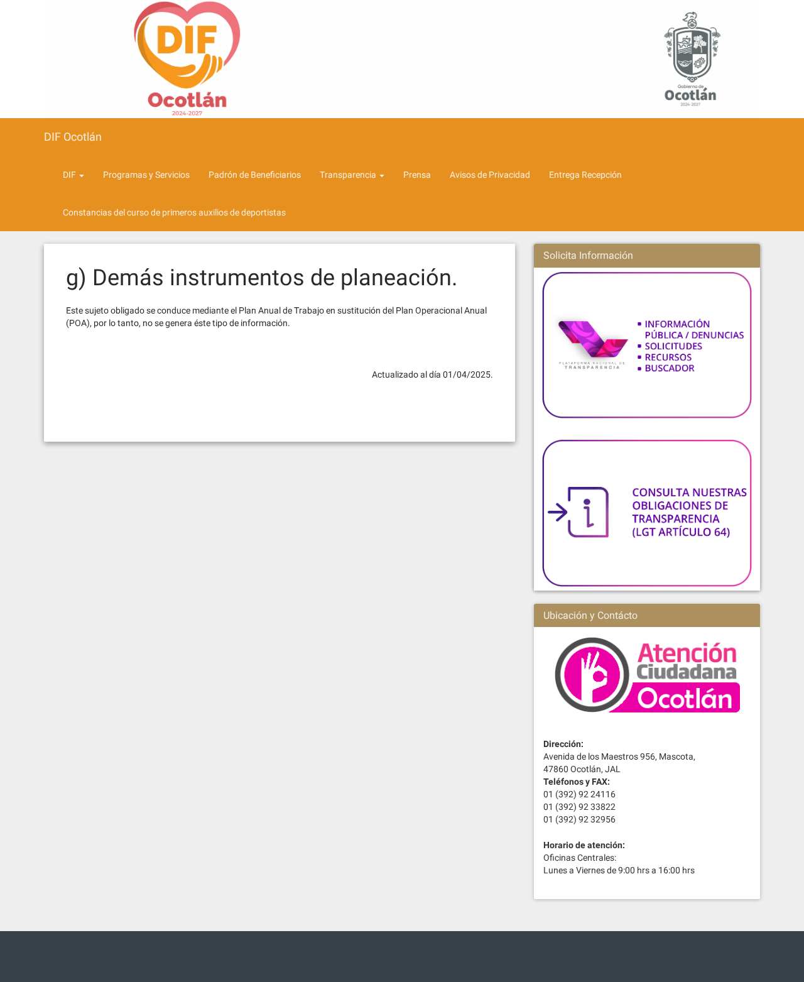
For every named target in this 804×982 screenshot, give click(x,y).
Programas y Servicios (146, 175)
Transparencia (349, 175)
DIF (70, 175)
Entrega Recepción (585, 175)
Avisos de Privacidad (490, 175)
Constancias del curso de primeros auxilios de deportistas (174, 212)
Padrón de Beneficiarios (255, 175)
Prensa (417, 175)
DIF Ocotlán (73, 136)
